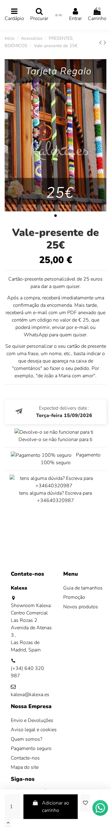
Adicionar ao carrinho (55, 807)
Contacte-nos (25, 758)
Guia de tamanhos (83, 588)
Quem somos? (26, 739)
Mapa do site (25, 767)
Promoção (74, 597)
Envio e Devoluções (32, 720)
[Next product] (105, 42)
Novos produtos (80, 606)
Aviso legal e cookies (34, 729)
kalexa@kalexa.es (30, 694)
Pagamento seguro (31, 748)
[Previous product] (101, 42)
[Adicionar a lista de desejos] (85, 803)
